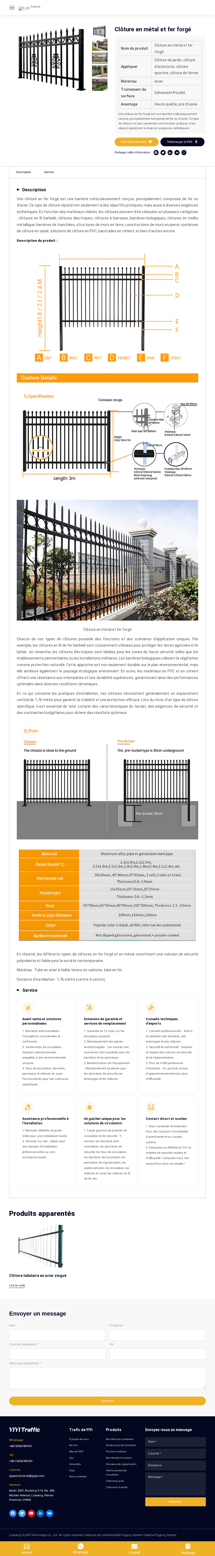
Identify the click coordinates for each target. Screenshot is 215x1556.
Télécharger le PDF (182, 142)
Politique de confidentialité (102, 1535)
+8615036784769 (20, 1446)
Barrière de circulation (119, 1457)
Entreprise (116, 1325)
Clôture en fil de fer (117, 1487)
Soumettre (107, 1400)
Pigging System (132, 1535)
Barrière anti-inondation (120, 1439)
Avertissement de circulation (116, 1472)
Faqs (72, 1470)
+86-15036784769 (20, 1461)
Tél (111, 1344)
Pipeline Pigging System (159, 1535)
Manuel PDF (76, 1451)
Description (23, 172)
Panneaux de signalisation (121, 1464)
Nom (12, 1325)
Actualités (75, 1464)
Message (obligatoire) (24, 1363)
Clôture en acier (115, 1480)
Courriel (153, 1453)
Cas (71, 1457)
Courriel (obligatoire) (23, 1344)
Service (49, 172)
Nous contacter (78, 1476)
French (35, 6)
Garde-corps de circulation (121, 1445)
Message (154, 1477)
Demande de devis (136, 142)
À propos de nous (79, 1439)
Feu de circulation (116, 1451)
